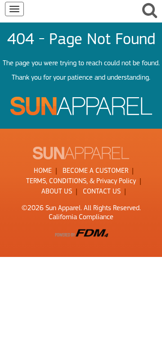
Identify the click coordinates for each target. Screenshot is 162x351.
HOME (43, 171)
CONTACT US (102, 191)
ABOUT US (56, 191)
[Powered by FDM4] (81, 232)
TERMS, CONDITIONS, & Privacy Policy (81, 181)
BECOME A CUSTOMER (95, 171)
